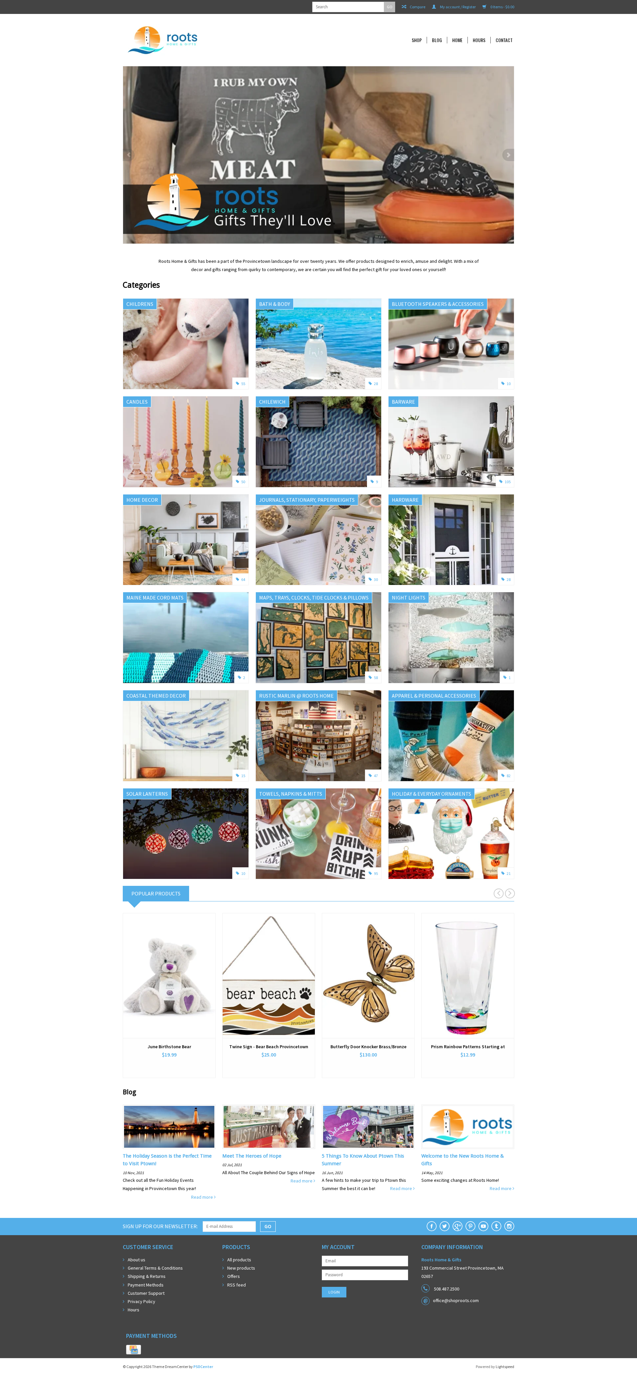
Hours (479, 40)
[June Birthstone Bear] (169, 975)
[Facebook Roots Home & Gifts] (432, 1226)
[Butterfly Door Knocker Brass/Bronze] (368, 975)
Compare (417, 6)
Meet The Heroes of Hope (251, 1156)
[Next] (508, 155)
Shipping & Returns (147, 1276)
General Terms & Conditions (155, 1268)
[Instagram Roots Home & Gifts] (509, 1226)
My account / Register (457, 6)
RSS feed (236, 1285)
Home (457, 40)
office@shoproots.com (456, 1300)
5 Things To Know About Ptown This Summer (363, 1160)
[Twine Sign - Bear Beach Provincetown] (269, 975)
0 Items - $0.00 (502, 6)
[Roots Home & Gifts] (207, 40)
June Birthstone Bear (169, 1047)
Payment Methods (146, 1285)
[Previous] (129, 155)
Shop (417, 40)
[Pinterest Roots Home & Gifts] (470, 1226)
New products (241, 1268)
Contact (504, 40)
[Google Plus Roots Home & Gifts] (457, 1226)
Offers (233, 1276)
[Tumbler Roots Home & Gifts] (496, 1226)
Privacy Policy (141, 1301)
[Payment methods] (133, 1350)
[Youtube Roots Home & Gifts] (483, 1226)
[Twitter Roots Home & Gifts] (445, 1226)
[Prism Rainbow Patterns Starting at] (468, 975)
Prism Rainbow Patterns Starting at (468, 1047)
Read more (202, 1197)
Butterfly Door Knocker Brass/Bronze (368, 1047)
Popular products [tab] (155, 893)
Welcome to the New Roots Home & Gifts (462, 1160)
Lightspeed (505, 1366)
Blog (437, 40)
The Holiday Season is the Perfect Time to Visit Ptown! (167, 1160)
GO (389, 6)
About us (136, 1260)
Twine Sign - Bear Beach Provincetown (268, 1047)
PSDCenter (203, 1366)
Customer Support (146, 1293)
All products (239, 1260)
